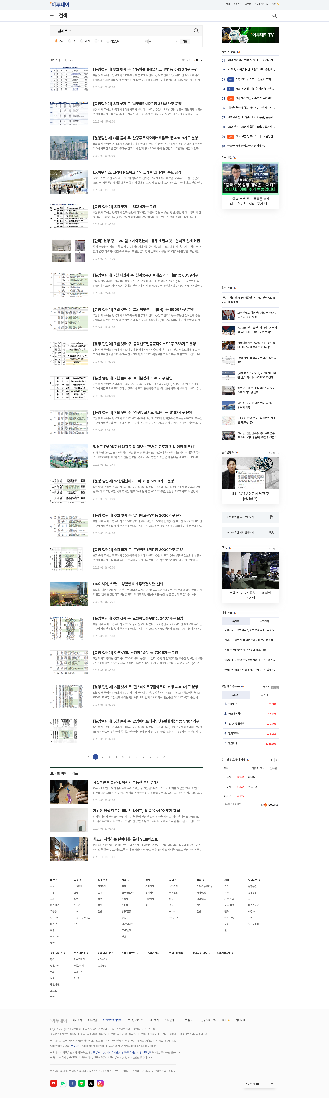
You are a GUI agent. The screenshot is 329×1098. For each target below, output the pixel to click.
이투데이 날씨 (200, 952)
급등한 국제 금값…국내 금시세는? (246, 146)
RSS (274, 4)
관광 (52, 959)
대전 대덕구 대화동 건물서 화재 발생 (253, 79)
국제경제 (173, 886)
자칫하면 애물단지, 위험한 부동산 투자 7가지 (126, 782)
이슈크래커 (79, 959)
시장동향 (102, 886)
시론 (250, 898)
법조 (226, 886)
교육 (226, 892)
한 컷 (76, 978)
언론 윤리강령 (98, 1052)
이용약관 (92, 1020)
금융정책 (78, 886)
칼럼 (250, 917)
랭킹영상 (102, 965)
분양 (100, 905)
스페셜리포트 (128, 952)
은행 (76, 892)
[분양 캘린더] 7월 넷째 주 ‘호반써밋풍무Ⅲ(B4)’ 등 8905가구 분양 (143, 309)
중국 (171, 905)
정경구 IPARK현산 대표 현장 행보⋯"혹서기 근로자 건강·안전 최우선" (144, 446)
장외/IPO (54, 905)
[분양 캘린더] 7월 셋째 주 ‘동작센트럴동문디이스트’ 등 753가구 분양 (144, 344)
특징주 (235, 621)
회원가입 (237, 4)
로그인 (227, 4)
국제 (171, 879)
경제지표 (149, 892)
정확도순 (186, 60)
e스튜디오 (103, 959)
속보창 (248, 4)
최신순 (199, 60)
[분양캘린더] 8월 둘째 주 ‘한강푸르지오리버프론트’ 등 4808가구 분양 (145, 138)
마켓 (52, 879)
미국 (171, 898)
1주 (74, 41)
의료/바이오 (127, 924)
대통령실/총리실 (204, 886)
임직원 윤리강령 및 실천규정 (137, 1052)
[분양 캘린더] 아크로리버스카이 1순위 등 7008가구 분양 (135, 652)
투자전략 (264, 621)
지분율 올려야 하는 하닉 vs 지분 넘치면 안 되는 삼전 (257, 107)
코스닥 (264, 694)
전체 (61, 41)
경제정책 (149, 886)
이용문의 (169, 1020)
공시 (52, 886)
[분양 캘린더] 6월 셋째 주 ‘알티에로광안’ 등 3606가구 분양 (138, 515)
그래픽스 (78, 971)
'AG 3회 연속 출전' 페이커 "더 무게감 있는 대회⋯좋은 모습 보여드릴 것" (257, 332)
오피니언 (252, 879)
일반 (52, 943)
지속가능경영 (224, 952)
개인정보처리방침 (112, 1020)
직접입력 (115, 41)
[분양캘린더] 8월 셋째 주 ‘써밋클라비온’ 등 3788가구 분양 (137, 103)
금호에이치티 (235, 713)
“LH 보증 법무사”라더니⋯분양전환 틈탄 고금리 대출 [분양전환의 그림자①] (275, 136)
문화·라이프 (56, 952)
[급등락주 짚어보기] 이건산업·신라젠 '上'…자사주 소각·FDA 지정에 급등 (257, 377)
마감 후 (251, 911)
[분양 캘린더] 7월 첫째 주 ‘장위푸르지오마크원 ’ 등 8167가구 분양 (142, 412)
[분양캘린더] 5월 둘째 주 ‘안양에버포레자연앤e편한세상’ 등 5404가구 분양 (150, 721)
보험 (76, 898)
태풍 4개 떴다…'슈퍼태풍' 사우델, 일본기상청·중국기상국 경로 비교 (265, 117)
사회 (226, 879)
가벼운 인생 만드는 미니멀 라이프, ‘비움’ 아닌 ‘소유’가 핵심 (136, 810)
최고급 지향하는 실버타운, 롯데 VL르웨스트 (125, 839)
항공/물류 (126, 911)
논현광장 (252, 892)
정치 (199, 879)
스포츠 (53, 990)
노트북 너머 (253, 924)
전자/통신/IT (128, 892)
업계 (100, 892)
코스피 (235, 694)
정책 (100, 898)
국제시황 (54, 936)
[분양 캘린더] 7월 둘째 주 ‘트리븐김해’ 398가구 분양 (132, 378)
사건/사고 (229, 898)
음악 (52, 978)
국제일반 (173, 892)
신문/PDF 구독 (261, 4)
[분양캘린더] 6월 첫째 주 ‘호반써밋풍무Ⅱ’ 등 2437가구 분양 (138, 618)
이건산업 (233, 703)
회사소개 (77, 1020)
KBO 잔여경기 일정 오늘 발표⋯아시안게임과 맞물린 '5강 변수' (262, 60)
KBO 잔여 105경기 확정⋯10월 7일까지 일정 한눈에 (256, 126)
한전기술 (233, 743)
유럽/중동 (174, 917)
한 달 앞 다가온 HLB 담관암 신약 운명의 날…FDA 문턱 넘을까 (262, 69)
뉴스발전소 (79, 952)
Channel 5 (152, 952)
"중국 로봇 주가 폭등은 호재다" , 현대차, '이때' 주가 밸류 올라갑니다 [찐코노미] (250, 204)
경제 (147, 879)
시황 (52, 892)
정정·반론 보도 (187, 1020)
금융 (76, 879)
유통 (124, 917)
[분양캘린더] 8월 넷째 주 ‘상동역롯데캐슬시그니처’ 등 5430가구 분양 (145, 69)
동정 (226, 924)
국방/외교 (201, 898)
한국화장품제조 (236, 723)
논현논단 (252, 886)
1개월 (87, 41)
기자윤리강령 (113, 1052)
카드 (76, 911)
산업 (124, 879)
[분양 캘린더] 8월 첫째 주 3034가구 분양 (124, 206)
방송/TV (54, 965)
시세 (52, 898)
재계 (124, 886)
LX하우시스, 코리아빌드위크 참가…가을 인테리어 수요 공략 (137, 172)
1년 (100, 41)
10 (157, 756)
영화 (52, 971)
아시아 (172, 911)
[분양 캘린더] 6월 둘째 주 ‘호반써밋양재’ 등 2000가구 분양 (138, 549)
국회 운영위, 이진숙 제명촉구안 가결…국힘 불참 (259, 89)
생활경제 (149, 898)
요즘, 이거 (79, 965)
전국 (226, 911)
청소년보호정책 (136, 1020)
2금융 (77, 905)
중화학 (125, 905)
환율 (52, 930)
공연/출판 (55, 984)
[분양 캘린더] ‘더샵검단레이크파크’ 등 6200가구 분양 (133, 481)
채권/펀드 (55, 924)
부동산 (101, 879)
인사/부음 (229, 917)
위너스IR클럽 (176, 952)
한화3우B (233, 733)
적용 (185, 41)
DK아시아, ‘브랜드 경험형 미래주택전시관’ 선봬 (128, 584)
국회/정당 (201, 892)
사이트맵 (240, 1020)
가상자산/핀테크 (82, 917)
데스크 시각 (253, 905)
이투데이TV (104, 952)
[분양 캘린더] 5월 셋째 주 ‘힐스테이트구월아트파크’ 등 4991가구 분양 (145, 687)
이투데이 (75, 1045)
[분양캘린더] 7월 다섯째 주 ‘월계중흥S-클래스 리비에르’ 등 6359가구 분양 (149, 275)
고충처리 (154, 1020)
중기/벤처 (126, 930)
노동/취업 (229, 905)
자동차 (125, 898)
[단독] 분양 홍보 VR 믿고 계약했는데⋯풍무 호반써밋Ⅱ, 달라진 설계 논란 (146, 241)
